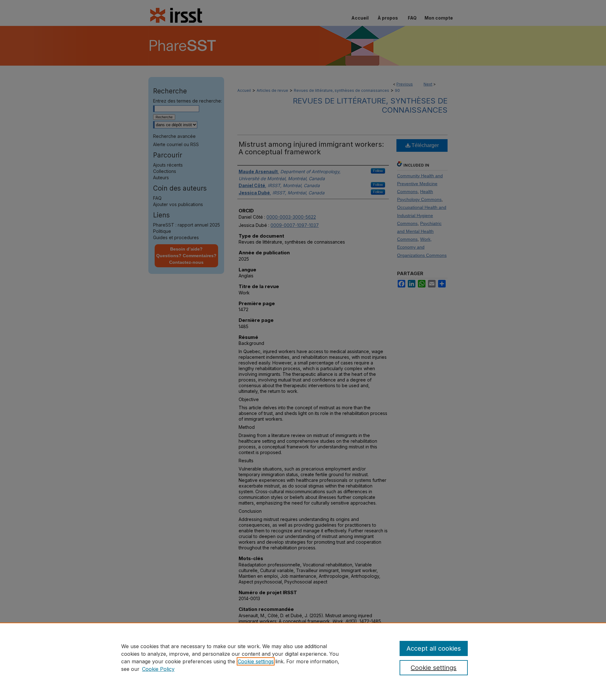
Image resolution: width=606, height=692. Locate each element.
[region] (303, 657)
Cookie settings (256, 661)
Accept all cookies (434, 648)
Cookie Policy (158, 669)
